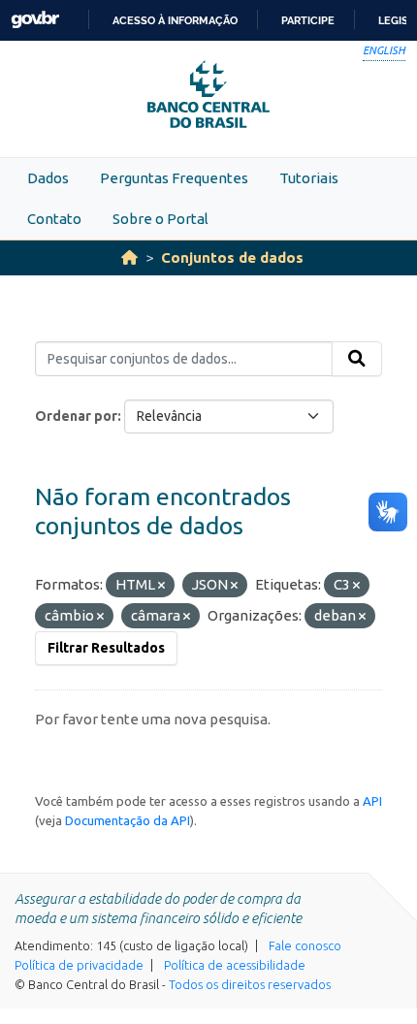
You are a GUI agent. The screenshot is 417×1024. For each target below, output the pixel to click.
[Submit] (357, 358)
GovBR (35, 20)
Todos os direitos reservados (250, 984)
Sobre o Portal (160, 218)
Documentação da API (127, 820)
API (372, 801)
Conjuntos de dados (232, 257)
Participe (308, 20)
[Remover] (161, 586)
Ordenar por (76, 416)
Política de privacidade (79, 965)
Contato (54, 218)
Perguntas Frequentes (174, 178)
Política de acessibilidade (234, 965)
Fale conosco (305, 945)
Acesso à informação (175, 20)
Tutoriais (308, 178)
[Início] (129, 257)
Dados (48, 178)
